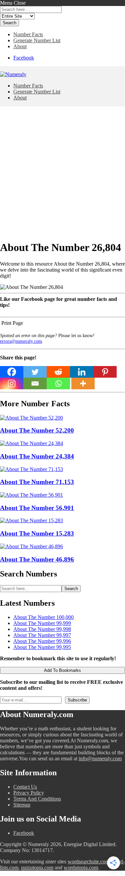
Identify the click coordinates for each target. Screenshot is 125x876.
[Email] (35, 383)
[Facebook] (11, 372)
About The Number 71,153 (37, 481)
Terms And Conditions (37, 799)
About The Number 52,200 (37, 430)
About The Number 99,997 (42, 635)
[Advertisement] (62, 172)
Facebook (23, 58)
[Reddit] (58, 372)
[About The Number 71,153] (31, 469)
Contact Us (25, 787)
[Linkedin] (81, 372)
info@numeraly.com (100, 758)
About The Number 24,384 (37, 456)
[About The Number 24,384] (31, 443)
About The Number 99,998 (42, 629)
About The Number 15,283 (37, 533)
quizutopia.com (37, 867)
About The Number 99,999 (42, 623)
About (20, 46)
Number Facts (28, 34)
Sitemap (21, 805)
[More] (83, 383)
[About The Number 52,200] (31, 418)
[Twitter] (35, 372)
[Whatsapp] (58, 383)
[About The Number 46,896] (31, 546)
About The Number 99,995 (42, 647)
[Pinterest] (105, 372)
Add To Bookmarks (62, 670)
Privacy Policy (28, 793)
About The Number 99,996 (42, 641)
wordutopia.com (81, 867)
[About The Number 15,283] (31, 520)
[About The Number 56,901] (31, 495)
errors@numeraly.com (21, 341)
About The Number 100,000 (43, 617)
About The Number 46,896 (37, 559)
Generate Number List (36, 40)
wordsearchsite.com (88, 861)
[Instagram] (11, 383)
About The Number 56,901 (37, 507)
